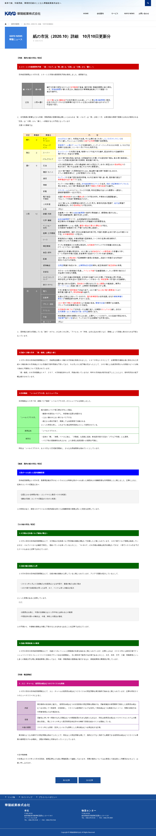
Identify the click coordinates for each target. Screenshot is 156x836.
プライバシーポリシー (48, 797)
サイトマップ (26, 797)
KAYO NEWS (129, 13)
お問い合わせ (144, 13)
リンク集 (11, 797)
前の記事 (66, 780)
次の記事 (89, 780)
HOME (85, 13)
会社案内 (100, 13)
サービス (114, 13)
